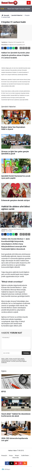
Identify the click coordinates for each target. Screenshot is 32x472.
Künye (11, 455)
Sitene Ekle (15, 457)
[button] (23, 48)
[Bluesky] (8, 48)
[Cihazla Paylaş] (16, 48)
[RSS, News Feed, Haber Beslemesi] (25, 463)
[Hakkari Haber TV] (9, 2)
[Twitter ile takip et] (11, 463)
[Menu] (28, 2)
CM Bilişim (7, 469)
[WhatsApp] (13, 48)
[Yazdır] (21, 48)
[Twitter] (5, 48)
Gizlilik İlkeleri (25, 455)
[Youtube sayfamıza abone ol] (16, 463)
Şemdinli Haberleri (16, 15)
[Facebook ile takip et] (7, 463)
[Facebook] (2, 48)
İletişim (17, 455)
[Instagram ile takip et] (20, 463)
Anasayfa (6, 15)
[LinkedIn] (11, 48)
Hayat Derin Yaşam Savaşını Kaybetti (18, 9)
